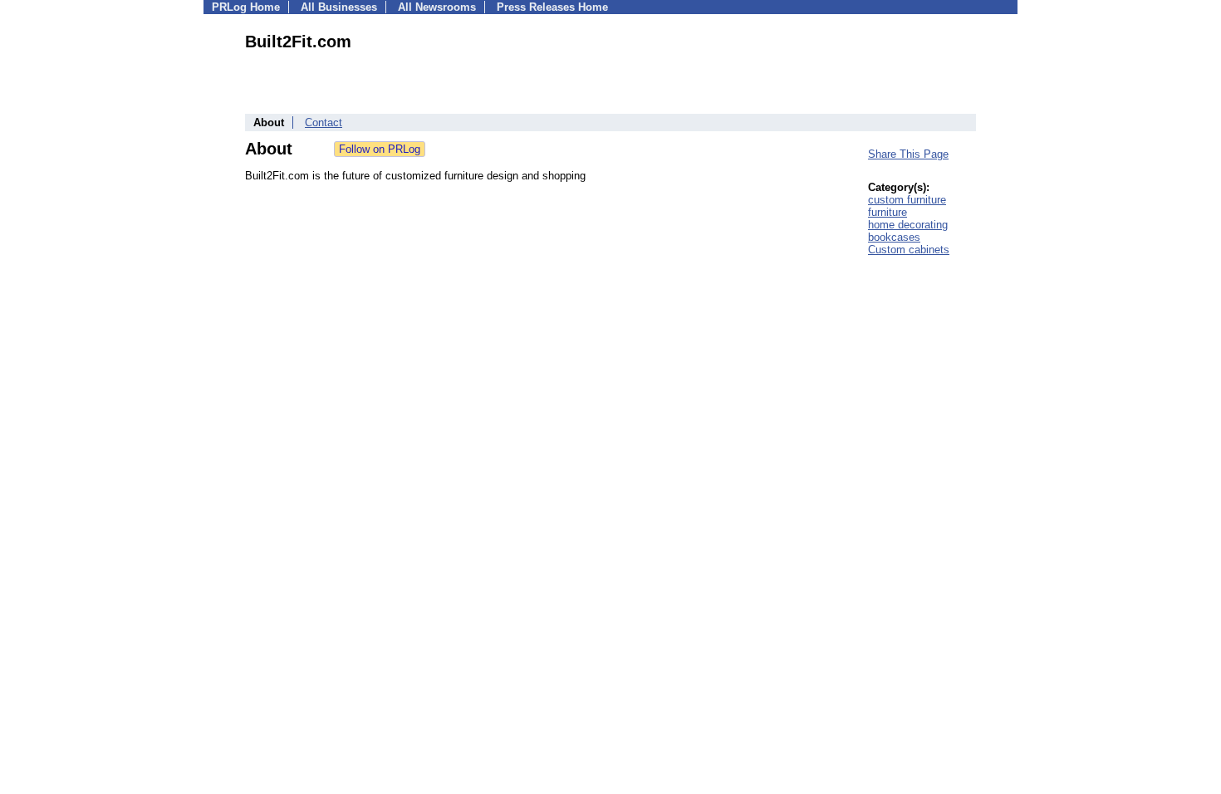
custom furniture (907, 200)
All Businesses (339, 7)
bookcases (894, 237)
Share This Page (908, 154)
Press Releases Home (552, 7)
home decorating (908, 224)
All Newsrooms (437, 7)
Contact (323, 122)
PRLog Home (246, 7)
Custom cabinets (908, 249)
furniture (887, 212)
